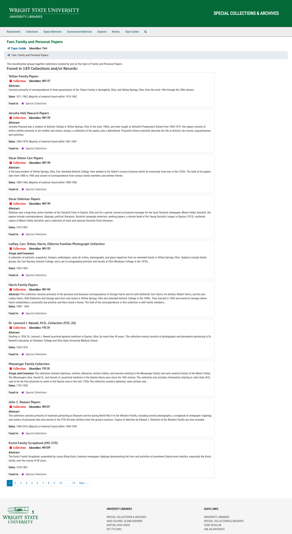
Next (83, 483)
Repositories (13, 31)
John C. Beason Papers (24, 402)
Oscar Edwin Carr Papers (26, 158)
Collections (32, 31)
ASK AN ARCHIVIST (214, 529)
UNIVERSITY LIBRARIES (216, 517)
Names (116, 31)
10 (60, 483)
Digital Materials (52, 31)
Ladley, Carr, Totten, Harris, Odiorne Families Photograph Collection (57, 244)
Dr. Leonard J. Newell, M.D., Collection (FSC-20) (42, 323)
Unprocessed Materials (79, 31)
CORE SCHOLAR (212, 525)
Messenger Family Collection (29, 364)
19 (73, 483)
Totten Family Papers (23, 76)
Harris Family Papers (23, 285)
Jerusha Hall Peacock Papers (29, 113)
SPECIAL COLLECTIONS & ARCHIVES (224, 521)
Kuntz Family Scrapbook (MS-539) (33, 443)
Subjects (102, 31)
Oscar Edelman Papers (24, 199)
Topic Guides (132, 31)
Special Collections (36, 103)
